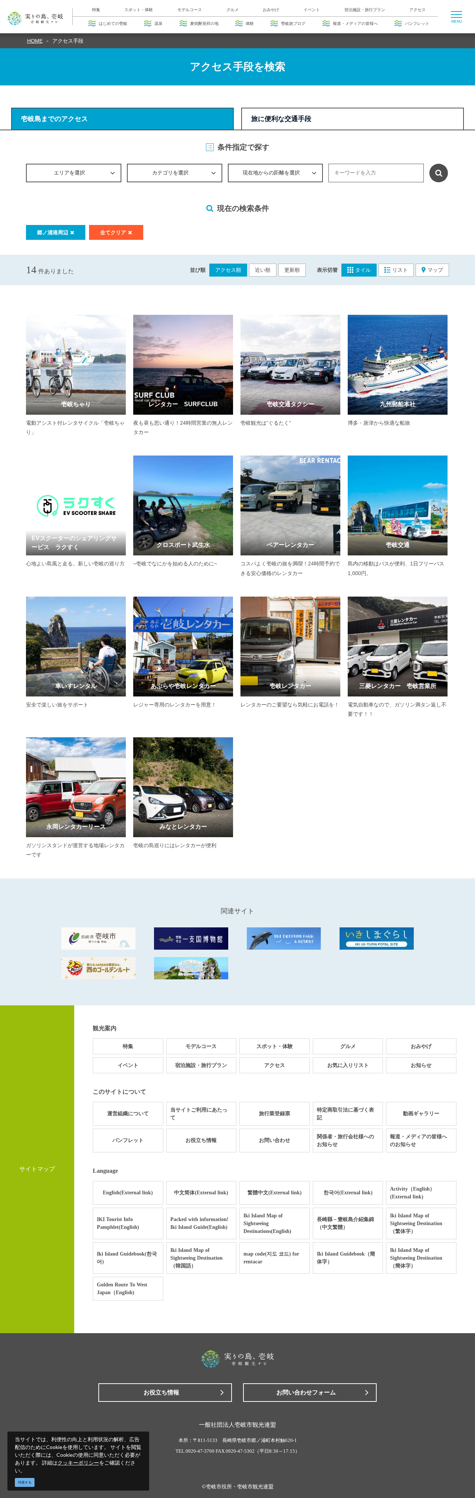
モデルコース (189, 9)
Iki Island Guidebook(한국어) (127, 1257)
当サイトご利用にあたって (198, 1113)
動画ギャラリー (421, 1113)
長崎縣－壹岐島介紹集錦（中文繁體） (345, 1223)
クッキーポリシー (78, 1462)
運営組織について (128, 1113)
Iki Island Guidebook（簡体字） (346, 1257)
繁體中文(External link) (275, 1192)
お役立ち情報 (201, 1140)
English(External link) (128, 1192)
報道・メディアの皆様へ (355, 23)
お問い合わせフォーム (306, 1392)
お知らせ (421, 1065)
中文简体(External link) (201, 1192)
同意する (25, 1482)
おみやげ (271, 9)
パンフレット (417, 23)
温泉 (158, 23)
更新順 (292, 270)
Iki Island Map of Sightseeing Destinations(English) (267, 1223)
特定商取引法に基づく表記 (345, 1113)
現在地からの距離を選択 (271, 173)
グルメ (232, 9)
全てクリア (113, 232)
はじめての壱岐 (113, 23)
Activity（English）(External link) (412, 1193)
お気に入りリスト (348, 1065)
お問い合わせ (274, 1140)
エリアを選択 (69, 173)
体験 (250, 23)
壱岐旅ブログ (293, 23)
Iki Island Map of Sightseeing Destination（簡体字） (416, 1258)
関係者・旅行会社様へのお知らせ (345, 1140)
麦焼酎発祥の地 (204, 23)
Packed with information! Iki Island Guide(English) (199, 1223)
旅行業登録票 (274, 1113)
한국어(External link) (348, 1192)
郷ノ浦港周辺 (52, 232)
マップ (435, 270)
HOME (35, 41)
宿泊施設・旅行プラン (364, 9)
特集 (96, 9)
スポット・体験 (138, 9)
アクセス (417, 9)
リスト (400, 270)
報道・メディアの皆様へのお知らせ (418, 1140)
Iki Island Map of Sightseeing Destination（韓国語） (196, 1258)
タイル (363, 270)
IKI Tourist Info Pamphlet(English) (118, 1223)
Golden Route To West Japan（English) (122, 1288)
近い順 (263, 270)
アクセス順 (228, 270)
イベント (312, 9)
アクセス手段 (67, 41)
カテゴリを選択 (170, 173)
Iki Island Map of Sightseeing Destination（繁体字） (416, 1223)
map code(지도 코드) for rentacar (271, 1257)
